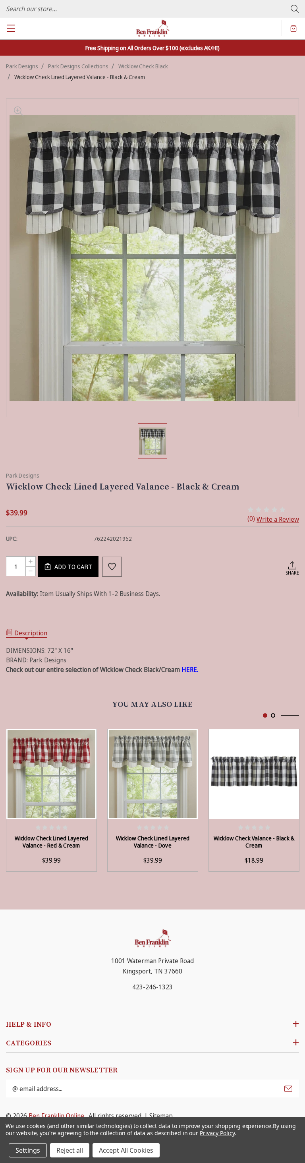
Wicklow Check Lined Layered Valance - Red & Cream (52, 842)
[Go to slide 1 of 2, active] (265, 715)
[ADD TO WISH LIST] (112, 567)
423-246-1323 (152, 987)
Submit (288, 1089)
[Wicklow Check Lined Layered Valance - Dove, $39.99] (153, 774)
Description (30, 633)
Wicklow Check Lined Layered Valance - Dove (153, 842)
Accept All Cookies (126, 1150)
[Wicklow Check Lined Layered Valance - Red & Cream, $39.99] (51, 774)
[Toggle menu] (11, 28)
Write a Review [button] (278, 519)
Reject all (69, 1150)
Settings (27, 1150)
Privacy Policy (217, 1133)
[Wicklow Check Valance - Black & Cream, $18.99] (254, 774)
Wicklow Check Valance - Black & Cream (254, 842)
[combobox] (152, 8)
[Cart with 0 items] (293, 28)
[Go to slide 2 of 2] (273, 715)
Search (294, 8)
